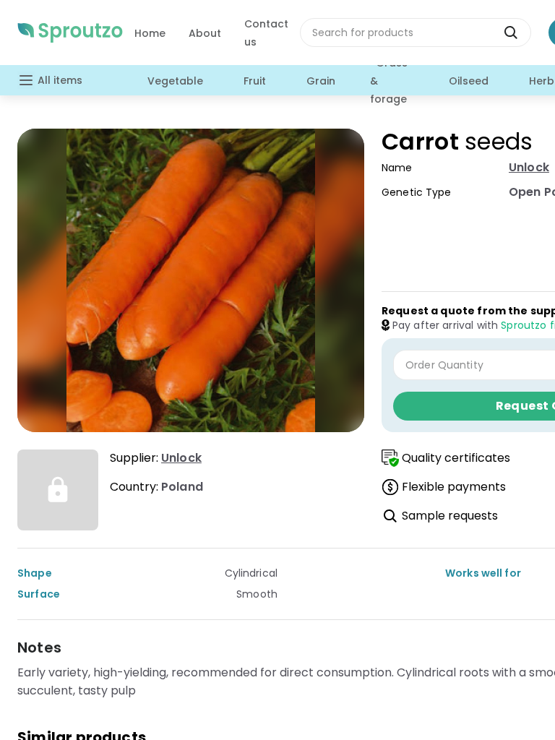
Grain (320, 81)
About (205, 33)
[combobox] (415, 32)
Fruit (255, 81)
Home (149, 33)
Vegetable (175, 81)
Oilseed (469, 81)
